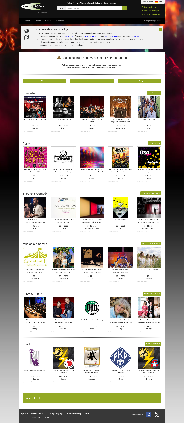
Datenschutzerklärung (73, 414)
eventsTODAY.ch (111, 36)
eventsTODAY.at (90, 36)
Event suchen (92, 81)
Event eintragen (149, 7)
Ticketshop (59, 21)
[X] (157, 415)
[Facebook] (148, 415)
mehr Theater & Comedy (150, 193)
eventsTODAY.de (67, 36)
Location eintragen (151, 11)
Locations (37, 21)
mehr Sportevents (152, 344)
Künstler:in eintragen (151, 14)
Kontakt (86, 414)
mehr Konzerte (153, 93)
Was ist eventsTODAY (38, 414)
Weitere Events (34, 398)
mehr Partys (154, 143)
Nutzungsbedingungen (55, 414)
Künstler (48, 21)
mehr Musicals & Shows (150, 243)
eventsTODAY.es (136, 36)
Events (27, 21)
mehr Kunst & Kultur (151, 294)
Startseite (44, 81)
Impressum (24, 414)
